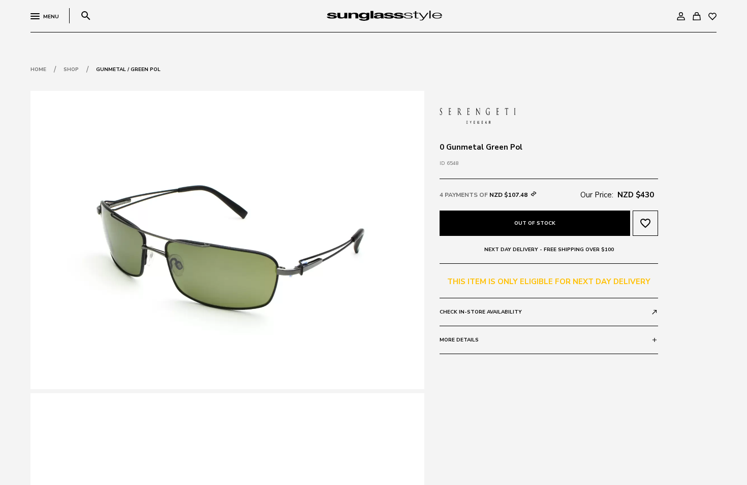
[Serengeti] (478, 115)
